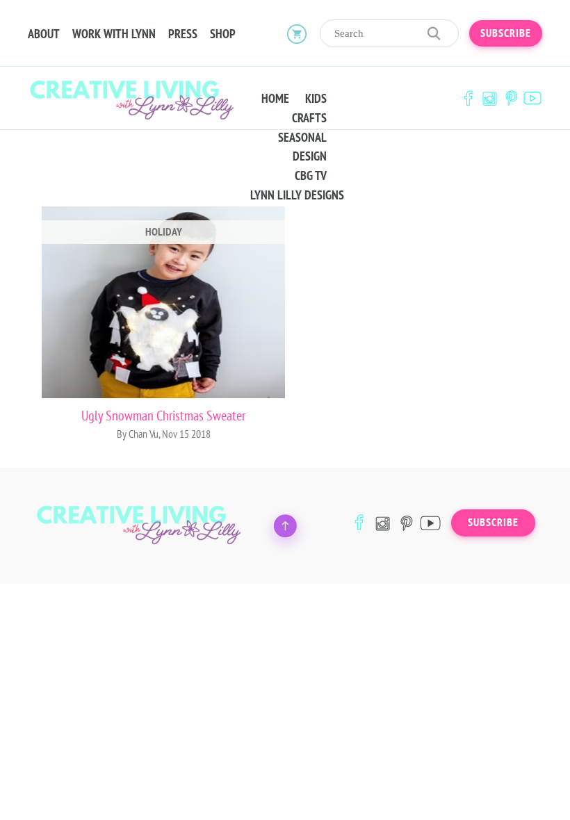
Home (275, 99)
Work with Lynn (114, 34)
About (44, 34)
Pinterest (511, 98)
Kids (316, 99)
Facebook (468, 98)
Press (182, 34)
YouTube (532, 98)
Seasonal (302, 138)
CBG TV (311, 176)
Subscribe (505, 33)
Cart (297, 33)
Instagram (489, 98)
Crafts (309, 118)
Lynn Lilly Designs (297, 195)
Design (310, 156)
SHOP (223, 34)
